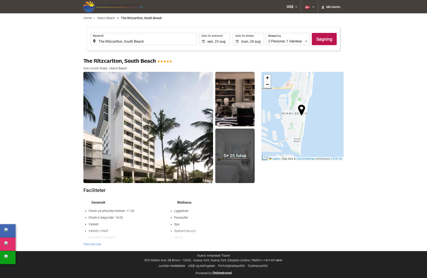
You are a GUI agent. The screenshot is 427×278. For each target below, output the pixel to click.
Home (87, 18)
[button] (292, 6)
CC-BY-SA (336, 158)
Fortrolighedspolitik (231, 266)
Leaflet (276, 158)
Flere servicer (92, 244)
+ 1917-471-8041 (272, 260)
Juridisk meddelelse (171, 266)
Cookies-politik (258, 266)
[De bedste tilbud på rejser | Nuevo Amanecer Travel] (113, 6)
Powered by (213, 273)
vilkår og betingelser (201, 266)
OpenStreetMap (305, 158)
